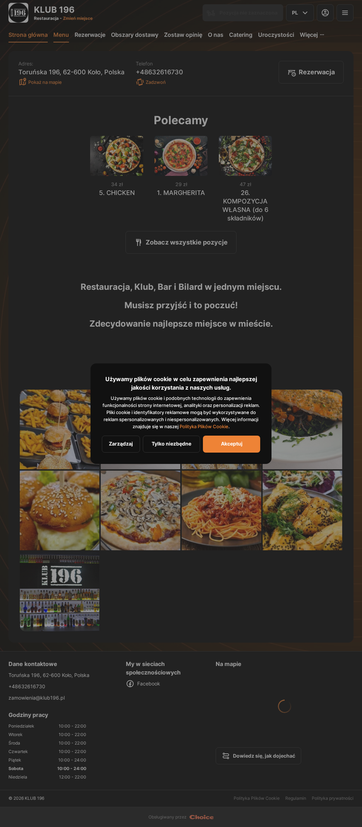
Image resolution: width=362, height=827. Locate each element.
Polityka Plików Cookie (204, 426)
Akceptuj (232, 444)
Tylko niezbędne (171, 444)
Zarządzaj (121, 444)
